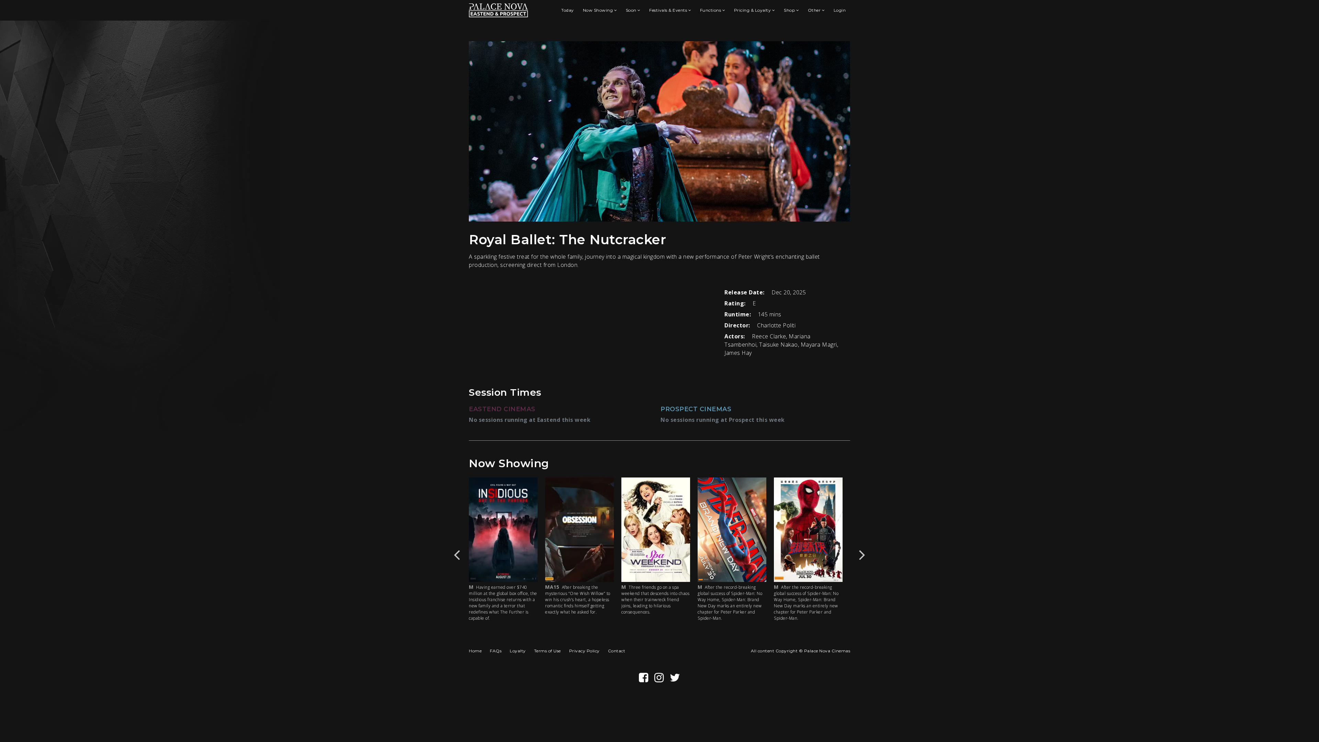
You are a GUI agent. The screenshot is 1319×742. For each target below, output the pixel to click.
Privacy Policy (584, 650)
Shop (790, 10)
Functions (711, 10)
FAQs (495, 650)
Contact (616, 650)
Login (840, 10)
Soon (632, 10)
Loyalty (518, 650)
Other (815, 10)
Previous (456, 554)
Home (475, 650)
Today (567, 10)
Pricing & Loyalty (753, 10)
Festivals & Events (668, 10)
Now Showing (598, 10)
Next (862, 554)
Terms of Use (547, 650)
